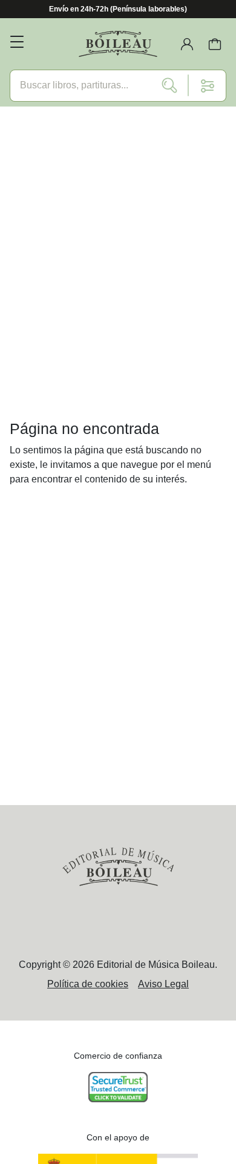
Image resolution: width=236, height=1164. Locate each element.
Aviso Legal (163, 984)
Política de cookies (87, 984)
